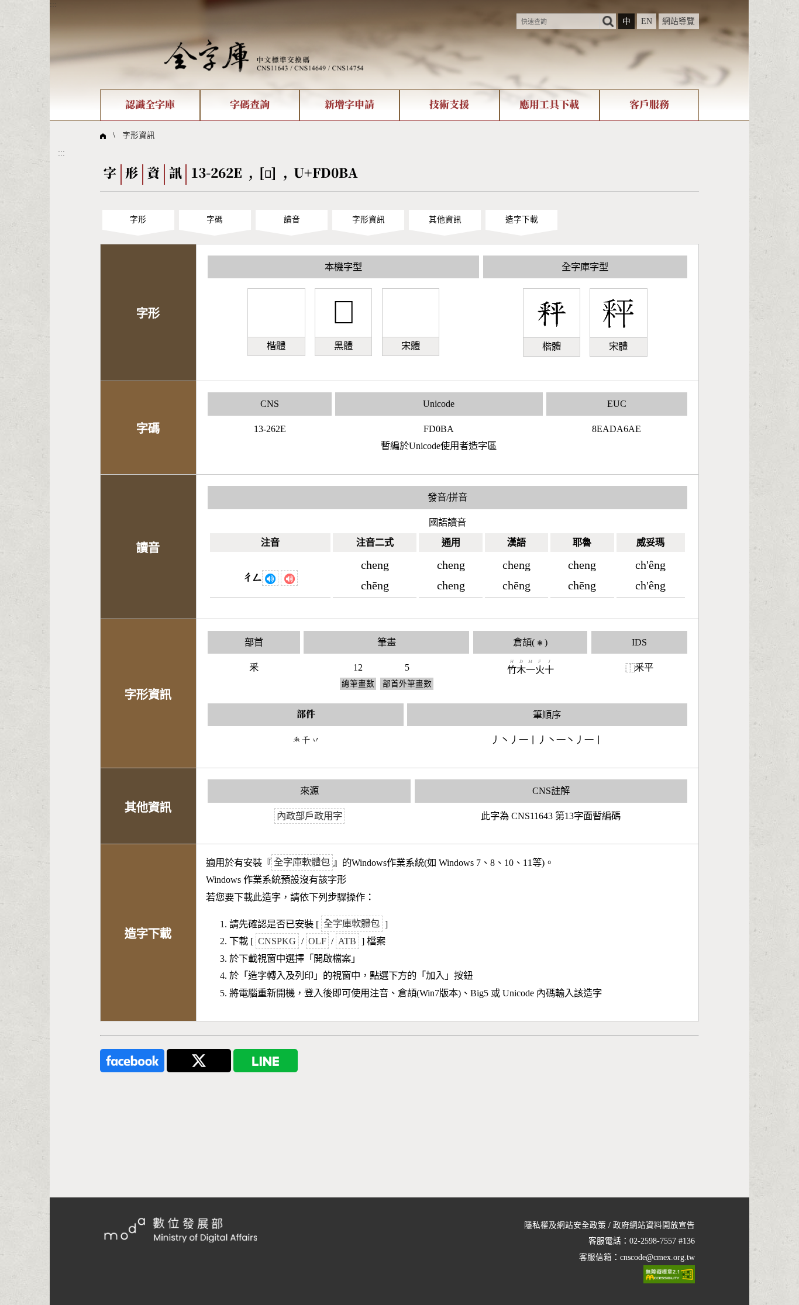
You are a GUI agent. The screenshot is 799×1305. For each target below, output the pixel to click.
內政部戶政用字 (309, 815)
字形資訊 (138, 135)
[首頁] (264, 55)
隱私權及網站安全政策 (565, 1225)
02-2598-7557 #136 (662, 1241)
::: (53, 4)
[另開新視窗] (132, 1060)
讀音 (292, 219)
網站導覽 (678, 21)
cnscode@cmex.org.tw (657, 1257)
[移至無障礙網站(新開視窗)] (669, 1274)
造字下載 (521, 219)
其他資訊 (445, 219)
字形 (138, 219)
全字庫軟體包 (302, 862)
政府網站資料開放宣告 (654, 1225)
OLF (317, 941)
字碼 (214, 219)
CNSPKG (277, 941)
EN (646, 21)
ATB (347, 941)
